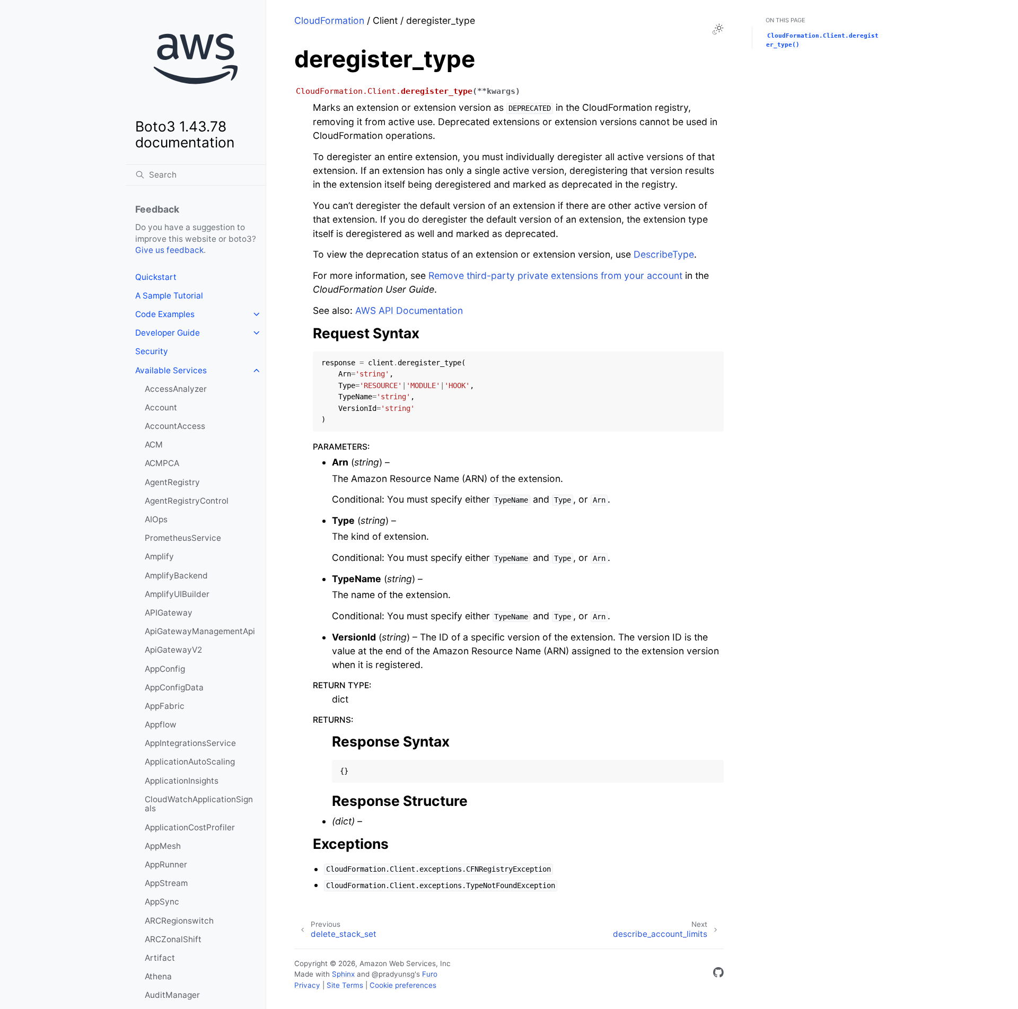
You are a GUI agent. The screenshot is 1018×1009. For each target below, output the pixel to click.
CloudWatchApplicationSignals (199, 804)
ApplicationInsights (181, 781)
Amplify (159, 556)
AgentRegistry (172, 482)
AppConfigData (174, 687)
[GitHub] (718, 974)
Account (161, 407)
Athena (158, 976)
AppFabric (165, 706)
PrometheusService (183, 538)
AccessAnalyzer (176, 389)
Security (151, 351)
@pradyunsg (393, 974)
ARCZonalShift (173, 939)
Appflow (161, 725)
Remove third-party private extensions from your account (555, 275)
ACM (154, 445)
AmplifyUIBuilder (177, 594)
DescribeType (664, 254)
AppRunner (166, 864)
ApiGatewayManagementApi (200, 631)
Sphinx (343, 974)
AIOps (156, 519)
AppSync (162, 902)
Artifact (160, 958)
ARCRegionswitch (179, 921)
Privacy (307, 985)
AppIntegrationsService (190, 743)
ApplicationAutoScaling (190, 762)
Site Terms (345, 985)
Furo (429, 974)
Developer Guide (167, 333)
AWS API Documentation (409, 310)
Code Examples (165, 314)
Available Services (171, 370)
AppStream (166, 883)
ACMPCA (162, 463)
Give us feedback (169, 250)
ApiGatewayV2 (173, 650)
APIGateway (168, 613)
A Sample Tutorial (169, 296)
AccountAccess (175, 426)
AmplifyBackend (176, 576)
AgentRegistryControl (187, 501)
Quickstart (156, 277)
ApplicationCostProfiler (190, 827)
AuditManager (172, 995)
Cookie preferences (403, 985)
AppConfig (165, 669)
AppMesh (163, 846)
